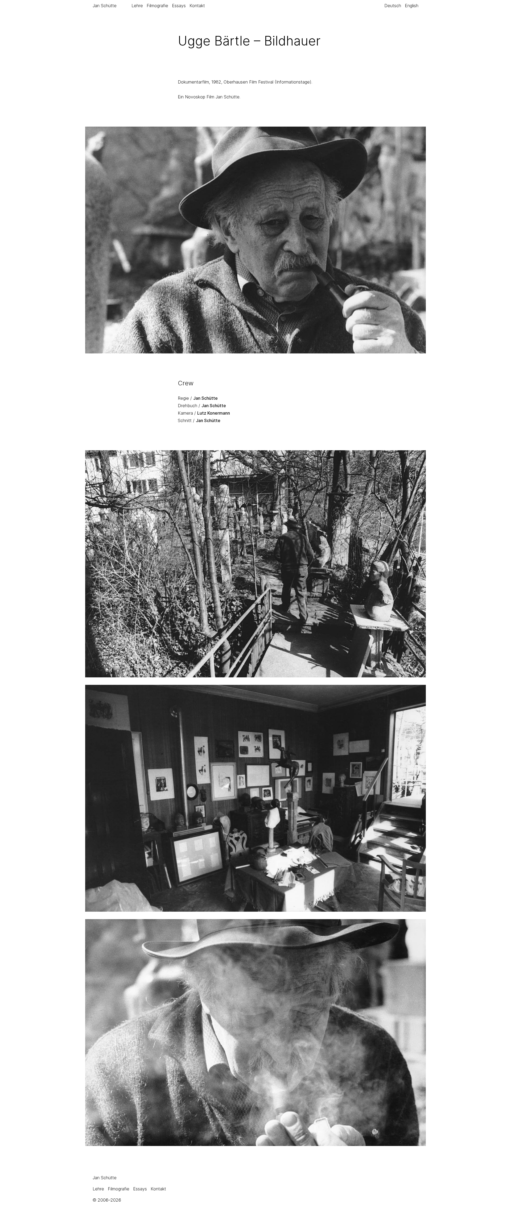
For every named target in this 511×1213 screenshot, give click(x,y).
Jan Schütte (105, 5)
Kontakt (197, 5)
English (411, 5)
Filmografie (157, 5)
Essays (179, 5)
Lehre (137, 5)
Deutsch (392, 5)
